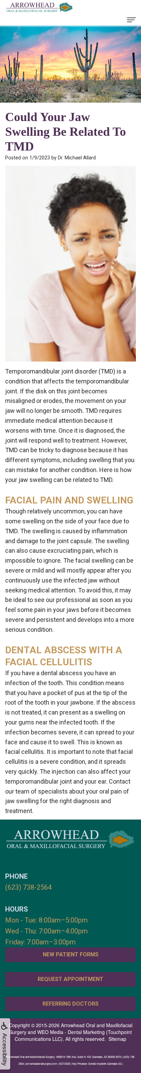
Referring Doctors (70, 1003)
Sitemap (117, 1038)
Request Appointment (70, 979)
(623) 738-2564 (28, 887)
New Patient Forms (71, 954)
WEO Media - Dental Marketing (71, 1032)
